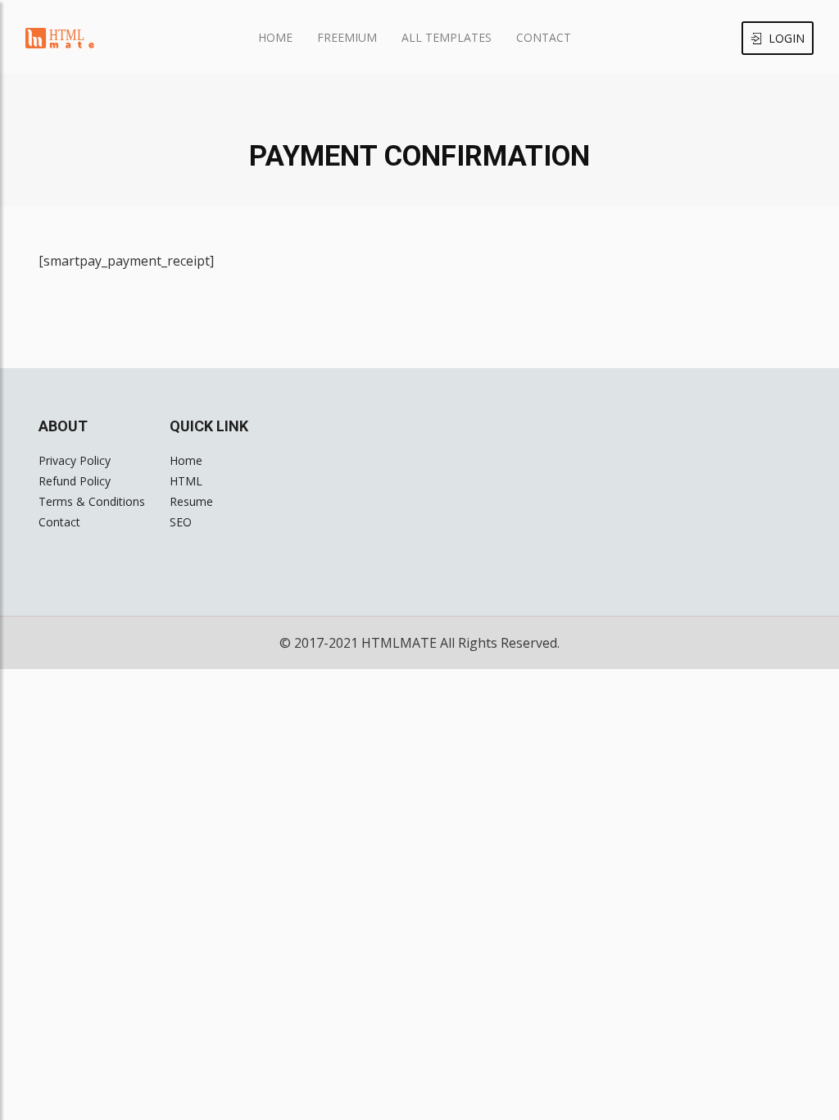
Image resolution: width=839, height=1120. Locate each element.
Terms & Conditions (92, 501)
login (787, 38)
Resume (191, 501)
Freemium (347, 37)
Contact (543, 37)
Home (275, 37)
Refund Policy (75, 481)
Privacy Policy (75, 460)
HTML (186, 481)
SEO (181, 522)
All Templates (446, 37)
